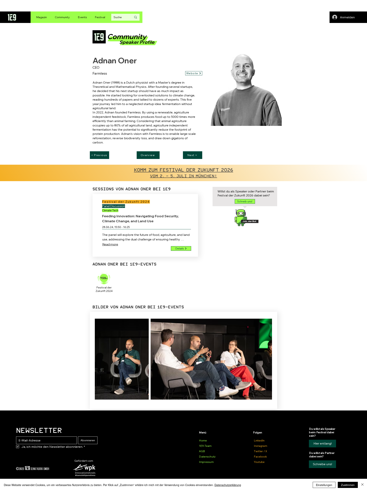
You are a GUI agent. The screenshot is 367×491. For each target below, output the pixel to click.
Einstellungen (324, 485)
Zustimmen (348, 485)
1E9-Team (205, 446)
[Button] (104, 290)
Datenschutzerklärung (227, 485)
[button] (245, 201)
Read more (110, 244)
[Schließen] (362, 485)
